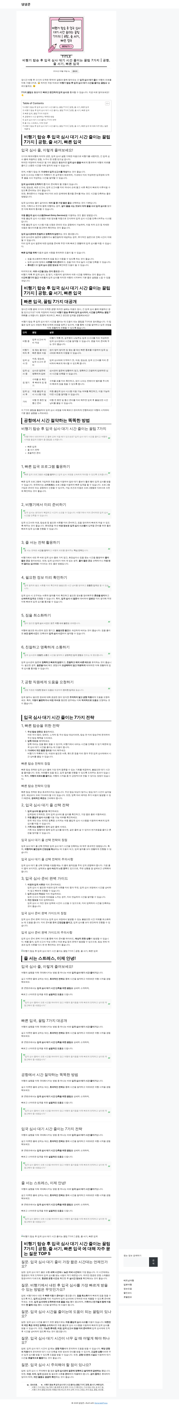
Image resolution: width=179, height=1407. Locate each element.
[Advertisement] (141, 1347)
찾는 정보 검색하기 (132, 1255)
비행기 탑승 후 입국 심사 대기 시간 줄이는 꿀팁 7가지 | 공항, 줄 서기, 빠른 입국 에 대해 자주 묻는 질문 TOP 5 (66, 127)
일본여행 (128, 1284)
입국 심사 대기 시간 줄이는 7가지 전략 (40, 120)
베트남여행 (129, 1280)
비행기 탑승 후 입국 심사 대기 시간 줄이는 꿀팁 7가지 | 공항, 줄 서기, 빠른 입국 (56, 107)
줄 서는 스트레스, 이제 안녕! (36, 123)
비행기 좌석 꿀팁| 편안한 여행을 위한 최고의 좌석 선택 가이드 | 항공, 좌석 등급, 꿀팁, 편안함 (67, 1390)
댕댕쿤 (25, 4)
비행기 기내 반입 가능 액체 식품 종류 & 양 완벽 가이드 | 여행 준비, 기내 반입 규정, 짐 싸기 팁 (68, 1387)
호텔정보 (128, 1297)
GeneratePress (101, 1403)
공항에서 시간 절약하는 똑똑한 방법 (39, 116)
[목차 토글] (106, 103)
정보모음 (33, 1385)
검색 (153, 1262)
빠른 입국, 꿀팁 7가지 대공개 (36, 113)
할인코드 (128, 1293)
